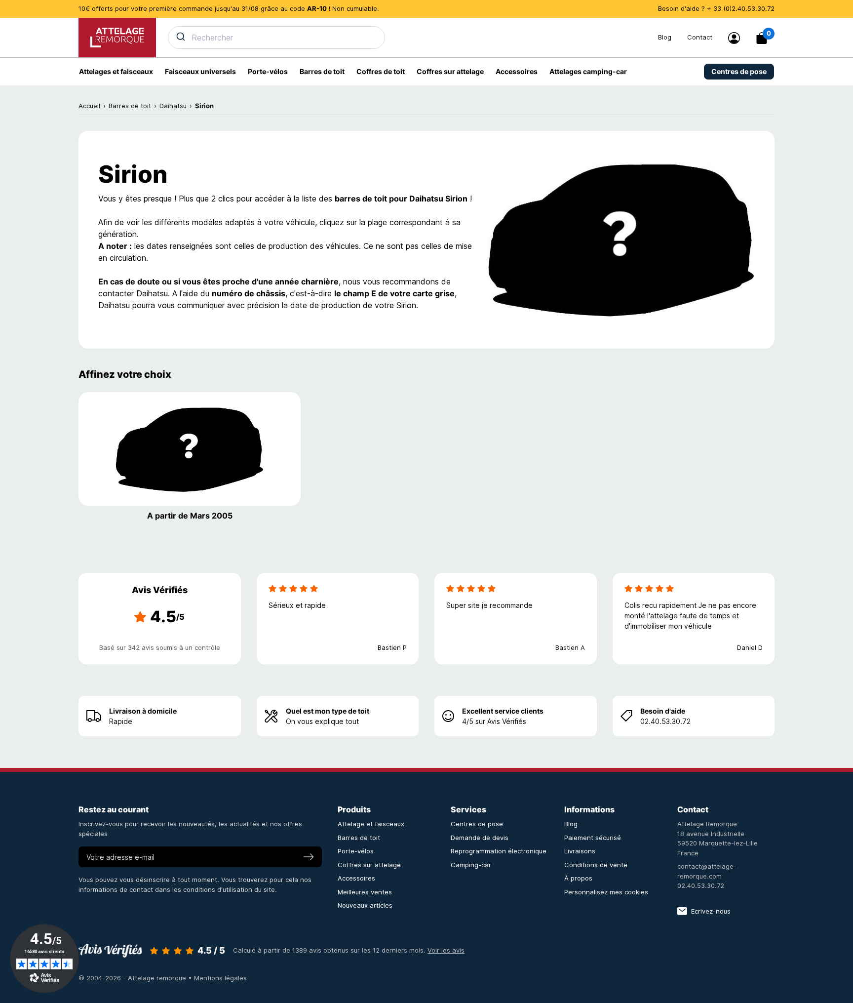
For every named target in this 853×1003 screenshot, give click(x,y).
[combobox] (407, 37)
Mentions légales (220, 978)
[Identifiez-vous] (734, 38)
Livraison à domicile (143, 711)
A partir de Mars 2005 (190, 516)
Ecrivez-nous (711, 911)
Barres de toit (359, 838)
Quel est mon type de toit (327, 711)
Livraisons (579, 851)
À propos (578, 878)
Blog (664, 37)
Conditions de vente (595, 865)
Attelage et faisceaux (371, 824)
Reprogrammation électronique (498, 851)
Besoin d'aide (662, 711)
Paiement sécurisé (592, 838)
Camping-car (471, 865)
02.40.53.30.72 (700, 885)
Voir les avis (446, 950)
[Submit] (180, 36)
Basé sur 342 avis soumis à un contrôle (159, 647)
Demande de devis (479, 838)
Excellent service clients (502, 711)
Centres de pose (477, 824)
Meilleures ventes (365, 892)
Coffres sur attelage (369, 865)
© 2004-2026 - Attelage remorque (133, 978)
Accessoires (356, 878)
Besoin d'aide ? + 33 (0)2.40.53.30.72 (716, 8)
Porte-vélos (356, 851)
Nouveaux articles (365, 905)
